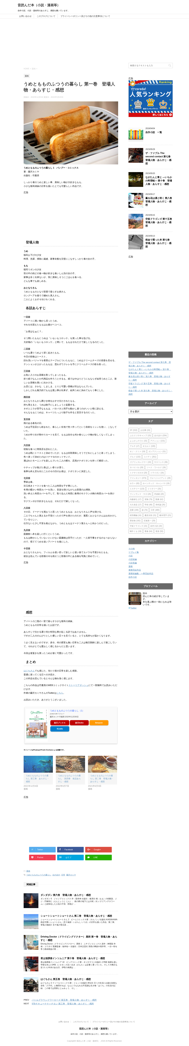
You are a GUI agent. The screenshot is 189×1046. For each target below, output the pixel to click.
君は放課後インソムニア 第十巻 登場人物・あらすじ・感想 (73, 958)
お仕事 (145, 430)
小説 (130, 556)
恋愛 (134, 510)
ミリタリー (154, 489)
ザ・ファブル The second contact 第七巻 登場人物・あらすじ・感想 (159, 158)
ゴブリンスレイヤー (140, 462)
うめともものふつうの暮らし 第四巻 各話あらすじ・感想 (69, 778)
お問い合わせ (25, 16)
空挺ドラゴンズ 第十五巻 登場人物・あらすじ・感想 (159, 222)
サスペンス (161, 462)
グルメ (135, 457)
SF (133, 430)
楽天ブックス (60, 723)
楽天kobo (79, 723)
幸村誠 (160, 505)
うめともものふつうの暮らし (38, 875)
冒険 (148, 499)
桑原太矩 (150, 515)
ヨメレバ (61, 714)
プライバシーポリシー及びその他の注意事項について (85, 16)
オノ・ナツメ (137, 451)
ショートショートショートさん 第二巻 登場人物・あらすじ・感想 (76, 916)
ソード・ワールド (156, 467)
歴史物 (135, 521)
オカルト (149, 446)
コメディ (150, 457)
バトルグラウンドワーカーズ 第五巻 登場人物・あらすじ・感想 (64, 1000)
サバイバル (136, 467)
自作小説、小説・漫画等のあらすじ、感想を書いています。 (94, 1034)
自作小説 (156, 526)
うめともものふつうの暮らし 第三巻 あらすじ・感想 (37, 778)
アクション (157, 441)
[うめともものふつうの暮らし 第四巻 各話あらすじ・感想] (70, 764)
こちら (60, 693)
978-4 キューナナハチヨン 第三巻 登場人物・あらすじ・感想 (63, 1003)
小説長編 (132, 563)
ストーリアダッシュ (78, 685)
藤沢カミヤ (71, 875)
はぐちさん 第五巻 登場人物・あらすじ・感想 (66, 979)
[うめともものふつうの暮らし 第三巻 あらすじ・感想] (38, 764)
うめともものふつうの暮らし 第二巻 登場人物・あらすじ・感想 (102, 778)
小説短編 (132, 559)
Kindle (60, 729)
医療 (159, 499)
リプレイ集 (133, 552)
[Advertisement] (94, 40)
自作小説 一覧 (153, 132)
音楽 (159, 531)
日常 (63, 875)
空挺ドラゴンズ (138, 526)
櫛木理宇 (165, 515)
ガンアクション (157, 451)
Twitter (133, 608)
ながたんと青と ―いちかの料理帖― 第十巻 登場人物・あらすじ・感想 (158, 180)
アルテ (134, 446)
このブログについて (46, 16)
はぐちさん (29, 670)
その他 (131, 548)
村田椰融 (135, 515)
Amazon (99, 723)
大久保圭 (135, 505)
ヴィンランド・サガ (140, 494)
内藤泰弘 (135, 499)
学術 (148, 505)
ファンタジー (138, 478)
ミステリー (137, 489)
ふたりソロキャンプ (140, 435)
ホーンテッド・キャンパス (156, 483)
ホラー (134, 483)
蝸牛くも (135, 531)
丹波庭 (159, 494)
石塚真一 (149, 521)
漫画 (28, 871)
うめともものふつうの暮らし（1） (67, 710)
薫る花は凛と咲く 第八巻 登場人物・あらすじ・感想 (159, 201)
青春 (148, 531)
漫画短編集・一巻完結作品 (140, 573)
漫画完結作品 (134, 570)
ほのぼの (56, 875)
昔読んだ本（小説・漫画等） (39, 5)
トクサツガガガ (138, 473)
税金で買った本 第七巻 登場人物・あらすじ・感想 (158, 243)
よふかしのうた (138, 441)
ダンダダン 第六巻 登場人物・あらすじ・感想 (66, 895)
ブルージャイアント (160, 478)
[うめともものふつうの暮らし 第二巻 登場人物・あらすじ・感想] (102, 764)
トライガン (157, 473)
